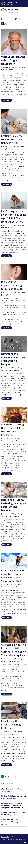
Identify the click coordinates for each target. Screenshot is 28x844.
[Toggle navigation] (25, 11)
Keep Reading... (7, 100)
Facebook (21, 842)
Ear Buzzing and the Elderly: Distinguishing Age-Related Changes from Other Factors (12, 805)
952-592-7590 (9, 5)
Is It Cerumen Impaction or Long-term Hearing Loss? (12, 285)
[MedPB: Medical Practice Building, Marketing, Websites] (7, 839)
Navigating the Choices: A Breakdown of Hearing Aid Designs (11, 821)
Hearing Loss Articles (7, 149)
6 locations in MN (11, 2)
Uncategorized (12, 734)
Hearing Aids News (8, 70)
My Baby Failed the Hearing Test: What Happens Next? (12, 139)
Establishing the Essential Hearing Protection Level (11, 725)
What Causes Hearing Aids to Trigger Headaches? (13, 60)
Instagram (25, 842)
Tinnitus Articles (7, 227)
